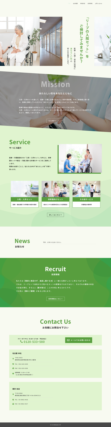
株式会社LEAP (57, 424)
